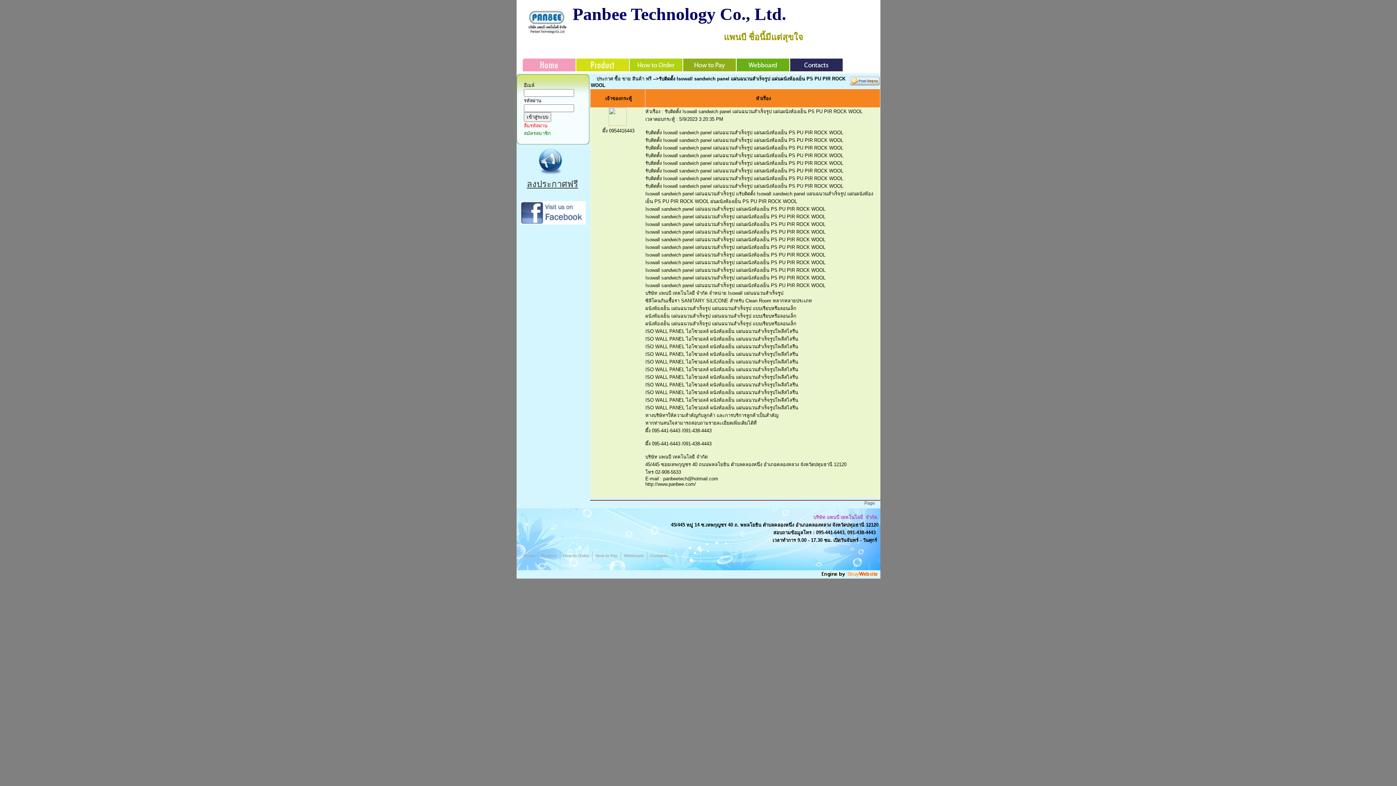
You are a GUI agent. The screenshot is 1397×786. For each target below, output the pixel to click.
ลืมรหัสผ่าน (536, 125)
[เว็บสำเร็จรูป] (850, 576)
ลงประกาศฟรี (552, 184)
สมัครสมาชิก (537, 133)
